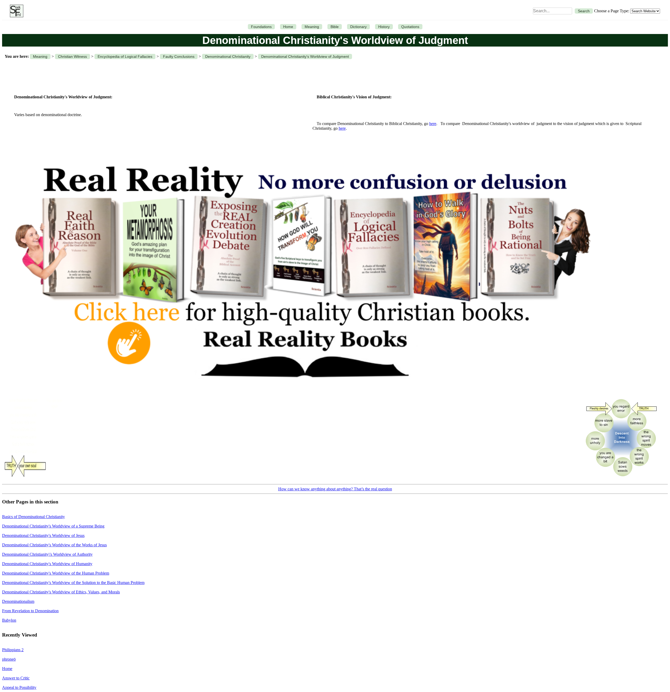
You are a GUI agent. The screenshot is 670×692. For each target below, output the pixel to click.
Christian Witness (72, 56)
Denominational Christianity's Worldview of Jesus (43, 535)
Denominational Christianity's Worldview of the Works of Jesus (54, 545)
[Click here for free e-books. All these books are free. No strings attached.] (301, 392)
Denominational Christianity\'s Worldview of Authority (47, 554)
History (384, 27)
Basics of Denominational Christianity (33, 516)
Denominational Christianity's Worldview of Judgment (305, 56)
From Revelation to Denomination (30, 611)
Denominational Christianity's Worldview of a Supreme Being (53, 526)
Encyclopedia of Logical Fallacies (125, 56)
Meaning (312, 27)
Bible (335, 27)
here (432, 123)
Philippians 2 (13, 650)
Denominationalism (18, 601)
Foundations (261, 27)
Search (584, 11)
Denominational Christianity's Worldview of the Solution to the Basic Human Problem (73, 582)
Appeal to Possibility (19, 687)
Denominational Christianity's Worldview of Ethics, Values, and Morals (61, 592)
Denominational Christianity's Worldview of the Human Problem (55, 573)
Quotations (410, 27)
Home (288, 27)
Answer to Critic (16, 678)
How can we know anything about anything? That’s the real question (335, 489)
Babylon (9, 620)
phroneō (9, 659)
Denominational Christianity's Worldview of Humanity (47, 563)
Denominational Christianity (227, 56)
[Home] (15, 11)
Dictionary (358, 27)
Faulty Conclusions (178, 56)
